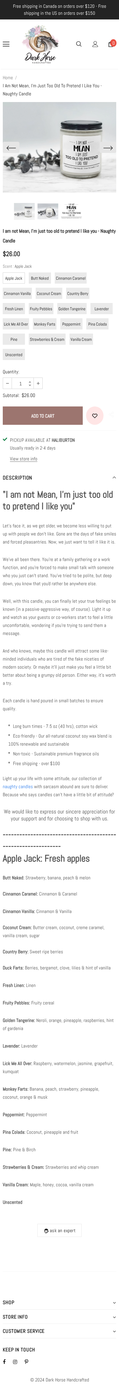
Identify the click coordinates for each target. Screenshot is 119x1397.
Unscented (13, 354)
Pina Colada (97, 324)
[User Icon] (95, 44)
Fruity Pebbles (41, 308)
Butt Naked (40, 278)
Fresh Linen (14, 308)
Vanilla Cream (81, 339)
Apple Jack (13, 278)
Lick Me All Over (16, 324)
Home (8, 78)
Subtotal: (11, 395)
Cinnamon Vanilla (17, 293)
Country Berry (77, 293)
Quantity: (11, 372)
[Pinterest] (30, 1362)
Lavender (102, 308)
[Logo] (40, 44)
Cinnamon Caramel (71, 278)
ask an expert (63, 1230)
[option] (59, 147)
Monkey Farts (44, 324)
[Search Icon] (79, 44)
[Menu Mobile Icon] (6, 44)
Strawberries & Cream (47, 339)
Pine (14, 339)
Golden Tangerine (72, 308)
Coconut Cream (49, 293)
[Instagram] (18, 1362)
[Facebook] (8, 1362)
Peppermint (71, 324)
